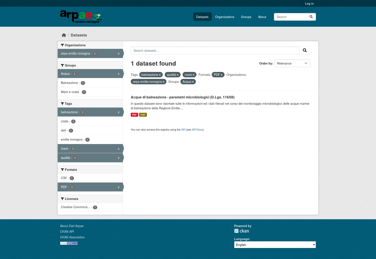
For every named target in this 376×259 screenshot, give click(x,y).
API (183, 129)
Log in (309, 3)
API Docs (197, 129)
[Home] (64, 35)
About (262, 17)
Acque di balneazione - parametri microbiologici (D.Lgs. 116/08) (183, 97)
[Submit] (311, 17)
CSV (143, 114)
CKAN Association (72, 237)
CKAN (241, 231)
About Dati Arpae (72, 226)
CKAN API (67, 231)
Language (241, 239)
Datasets (202, 17)
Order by (265, 63)
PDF (134, 114)
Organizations (224, 17)
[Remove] (160, 74)
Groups (246, 17)
